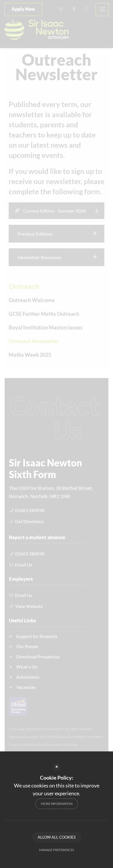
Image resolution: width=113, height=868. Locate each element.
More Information (56, 803)
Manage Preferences (56, 850)
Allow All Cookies (57, 837)
